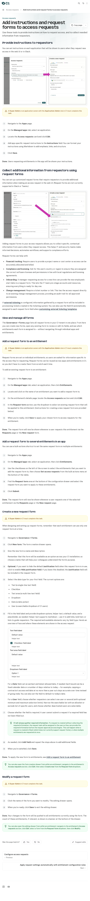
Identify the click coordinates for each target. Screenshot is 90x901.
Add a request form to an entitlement (63, 757)
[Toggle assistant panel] (83, 3)
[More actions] (87, 3)
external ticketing (12, 303)
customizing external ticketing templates (58, 309)
